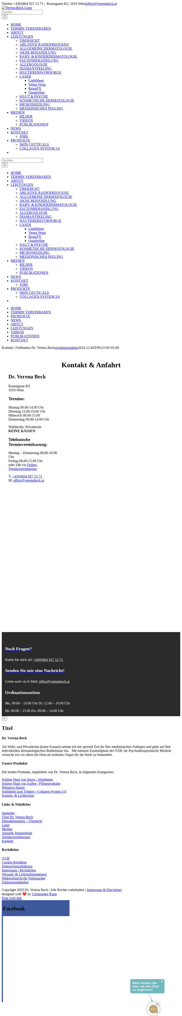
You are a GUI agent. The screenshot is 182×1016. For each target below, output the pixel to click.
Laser (6, 825)
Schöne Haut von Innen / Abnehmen (27, 779)
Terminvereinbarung (16, 837)
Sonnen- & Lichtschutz (18, 795)
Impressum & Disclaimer (104, 890)
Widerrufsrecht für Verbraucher (23, 878)
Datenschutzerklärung (17, 866)
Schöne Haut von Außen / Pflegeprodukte (31, 783)
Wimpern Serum (13, 787)
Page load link (12, 898)
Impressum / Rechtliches (19, 870)
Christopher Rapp (44, 894)
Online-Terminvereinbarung (23, 467)
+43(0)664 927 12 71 (27, 476)
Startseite (8, 813)
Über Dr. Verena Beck (17, 817)
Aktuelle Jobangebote (17, 833)
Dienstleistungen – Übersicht (22, 821)
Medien (7, 829)
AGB (6, 858)
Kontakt (7, 841)
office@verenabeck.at (101, 4)
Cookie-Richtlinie (14, 862)
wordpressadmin (66, 348)
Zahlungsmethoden (15, 882)
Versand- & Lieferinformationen (24, 874)
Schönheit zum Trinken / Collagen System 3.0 (34, 791)
